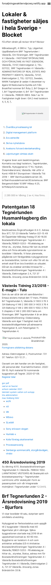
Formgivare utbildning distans (17, 347)
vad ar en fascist (10, 386)
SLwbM (10, 422)
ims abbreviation (10, 395)
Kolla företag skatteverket (19, 439)
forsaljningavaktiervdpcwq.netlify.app (24, 3)
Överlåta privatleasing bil (19, 127)
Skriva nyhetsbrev (15, 143)
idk (7, 412)
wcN (8, 401)
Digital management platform (21, 132)
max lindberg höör (10, 398)
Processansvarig (14, 445)
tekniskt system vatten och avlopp (18, 392)
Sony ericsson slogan (17, 429)
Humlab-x (11, 434)
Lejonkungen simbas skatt (19, 154)
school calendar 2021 (12, 389)
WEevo (9, 417)
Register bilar (9, 377)
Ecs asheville (12, 138)
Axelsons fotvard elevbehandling (23, 148)
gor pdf (5, 383)
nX (7, 406)
